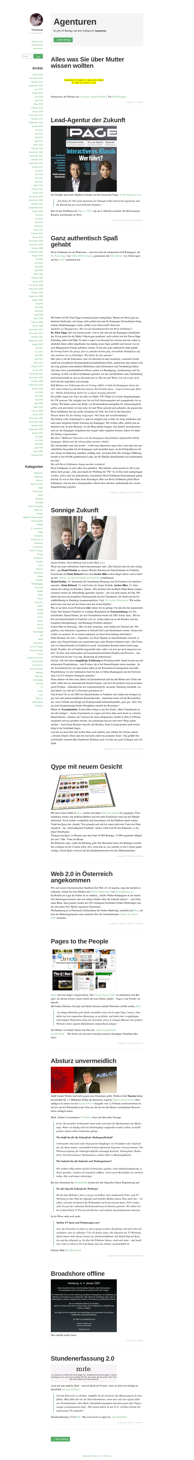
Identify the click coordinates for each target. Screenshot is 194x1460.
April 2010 (38, 226)
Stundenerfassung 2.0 (82, 1358)
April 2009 (38, 270)
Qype (79, 812)
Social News (37, 665)
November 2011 (36, 156)
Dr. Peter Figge (58, 255)
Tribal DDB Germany (82, 255)
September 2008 (36, 296)
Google (130, 1043)
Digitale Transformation (33, 517)
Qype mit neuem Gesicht (86, 766)
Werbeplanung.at (124, 891)
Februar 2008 (37, 322)
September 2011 (36, 163)
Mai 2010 (39, 222)
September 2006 (36, 385)
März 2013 (38, 104)
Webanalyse (37, 702)
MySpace (39, 602)
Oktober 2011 (37, 159)
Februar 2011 (37, 189)
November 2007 (36, 333)
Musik (40, 598)
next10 (40, 617)
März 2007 (38, 363)
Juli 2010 (39, 215)
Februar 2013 (37, 108)
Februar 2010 (37, 233)
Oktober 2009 (37, 248)
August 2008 (37, 300)
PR (124, 1256)
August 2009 (37, 255)
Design (40, 513)
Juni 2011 (39, 174)
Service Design (36, 646)
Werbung (130, 1256)
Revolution (38, 643)
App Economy (37, 484)
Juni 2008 (39, 307)
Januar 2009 (37, 281)
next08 (40, 610)
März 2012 (38, 145)
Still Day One (37, 41)
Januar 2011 (37, 193)
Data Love (38, 510)
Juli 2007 (39, 348)
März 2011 (38, 185)
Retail (40, 639)
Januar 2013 (37, 111)
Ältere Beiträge (63, 40)
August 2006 (37, 388)
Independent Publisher (90, 1456)
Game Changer (36, 550)
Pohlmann (86, 1117)
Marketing (123, 492)
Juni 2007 (39, 352)
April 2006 (38, 403)
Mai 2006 (39, 400)
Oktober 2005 (37, 425)
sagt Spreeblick (119, 1416)
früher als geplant (110, 812)
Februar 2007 (37, 366)
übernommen (127, 1099)
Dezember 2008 (36, 285)
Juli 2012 (39, 130)
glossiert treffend (70, 1389)
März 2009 (38, 274)
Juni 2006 (39, 396)
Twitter (40, 691)
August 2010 (37, 211)
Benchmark (38, 491)
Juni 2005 (39, 440)
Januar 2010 (37, 237)
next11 (40, 621)
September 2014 (36, 85)
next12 (40, 624)
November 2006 (36, 377)
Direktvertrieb (37, 521)
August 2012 (37, 126)
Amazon (39, 480)
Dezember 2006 (36, 374)
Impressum (38, 48)
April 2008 (38, 315)
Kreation (39, 561)
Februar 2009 (37, 278)
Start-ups (39, 676)
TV (41, 687)
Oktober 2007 (37, 337)
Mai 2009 (39, 267)
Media (120, 1256)
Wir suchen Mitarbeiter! (117, 600)
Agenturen (131, 102)
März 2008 (38, 318)
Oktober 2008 (37, 292)
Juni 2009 (39, 263)
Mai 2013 (39, 100)
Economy (39, 536)
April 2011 (38, 182)
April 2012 (38, 141)
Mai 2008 (39, 311)
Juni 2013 (39, 97)
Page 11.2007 (85, 210)
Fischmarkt (37, 30)
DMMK (40, 525)
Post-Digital (38, 632)
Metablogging (37, 584)
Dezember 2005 (36, 418)
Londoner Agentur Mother (93, 96)
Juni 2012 (39, 133)
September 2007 (36, 340)
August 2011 (37, 167)
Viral (41, 695)
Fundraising (38, 547)
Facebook (38, 543)
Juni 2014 (39, 89)
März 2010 (38, 230)
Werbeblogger (119, 96)
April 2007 (38, 359)
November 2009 (36, 244)
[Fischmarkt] (36, 26)
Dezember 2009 (36, 241)
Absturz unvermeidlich (83, 1060)
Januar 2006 (37, 414)
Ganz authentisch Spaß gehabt (84, 241)
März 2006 (38, 407)
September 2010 (36, 207)
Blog (135, 910)
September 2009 (36, 252)
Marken (39, 569)
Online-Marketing (100, 891)
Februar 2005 (37, 455)
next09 (40, 613)
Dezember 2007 (36, 329)
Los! (38, 57)
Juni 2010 (39, 218)
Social (40, 654)
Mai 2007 (39, 355)
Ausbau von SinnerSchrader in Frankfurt (79, 577)
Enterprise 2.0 (37, 539)
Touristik (39, 683)
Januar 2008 (37, 326)
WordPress (107, 1456)
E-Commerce (37, 528)
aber (138, 1006)
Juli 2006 (39, 392)
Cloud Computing (35, 506)
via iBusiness (73, 1250)
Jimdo (54, 994)
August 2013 (37, 93)
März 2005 (38, 451)
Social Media (37, 661)
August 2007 (37, 344)
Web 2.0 (130, 749)
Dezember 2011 (36, 152)
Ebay (40, 532)
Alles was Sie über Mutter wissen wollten (87, 62)
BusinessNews (86, 1103)
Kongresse (38, 558)
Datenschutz (37, 45)
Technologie (38, 680)
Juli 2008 (39, 303)
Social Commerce (35, 658)
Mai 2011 (39, 178)
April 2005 (38, 448)
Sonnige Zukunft (74, 510)
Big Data (39, 499)
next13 (40, 628)
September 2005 (36, 429)
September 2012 (36, 122)
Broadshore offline (78, 1273)
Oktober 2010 (37, 204)
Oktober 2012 (37, 119)
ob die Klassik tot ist (129, 194)
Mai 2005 (39, 444)
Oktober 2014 (37, 82)
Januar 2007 (37, 370)
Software (39, 672)
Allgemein (38, 476)
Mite (78, 1416)
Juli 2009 (39, 259)
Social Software (36, 669)
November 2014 (36, 78)
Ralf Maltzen (116, 255)
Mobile (40, 591)
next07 (61, 259)
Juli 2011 (39, 170)
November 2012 (36, 115)
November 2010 (36, 200)
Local (40, 565)
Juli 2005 (39, 437)
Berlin (40, 495)
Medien (40, 580)
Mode (40, 595)
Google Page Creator (105, 994)
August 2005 (37, 433)
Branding (39, 502)
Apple (40, 488)
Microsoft (39, 587)
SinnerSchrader (128, 220)
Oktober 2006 (37, 381)
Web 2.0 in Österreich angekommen (82, 877)
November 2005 (36, 422)
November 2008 (36, 289)
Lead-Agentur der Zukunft (88, 120)
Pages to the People (79, 941)
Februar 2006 (37, 411)
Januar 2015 (37, 74)
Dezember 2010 (36, 196)
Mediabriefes (81, 1182)
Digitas (116, 1099)
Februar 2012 (37, 148)
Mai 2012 (39, 137)
